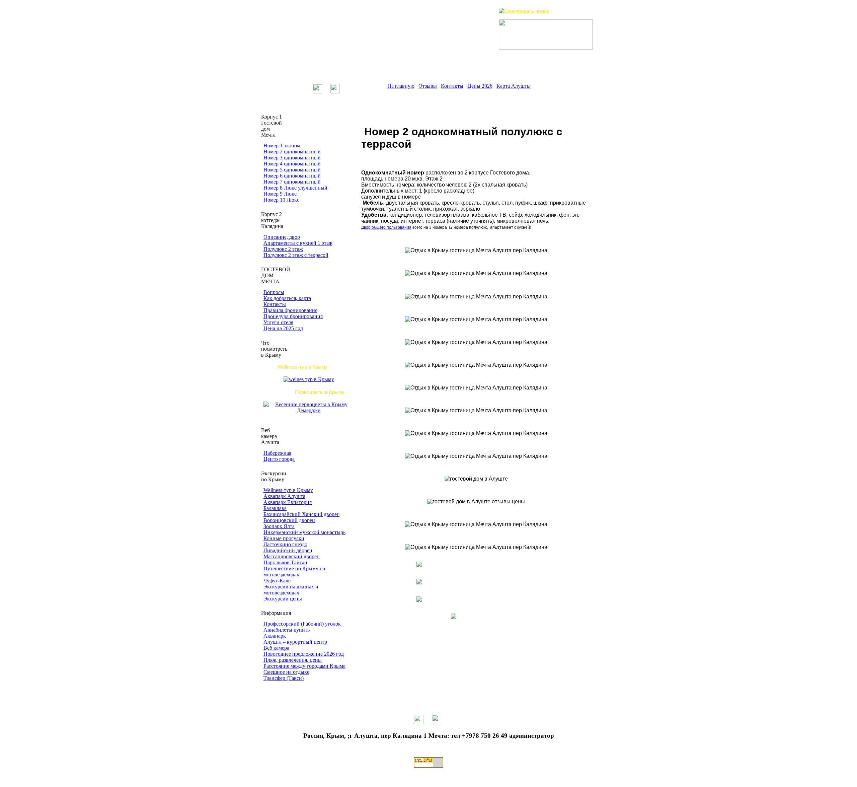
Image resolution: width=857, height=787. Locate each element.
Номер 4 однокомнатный (292, 163)
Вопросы (273, 292)
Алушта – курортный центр (295, 642)
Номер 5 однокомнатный (292, 169)
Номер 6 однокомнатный (292, 175)
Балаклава (275, 508)
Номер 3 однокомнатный (292, 157)
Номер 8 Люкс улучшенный (295, 188)
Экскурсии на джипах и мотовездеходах (290, 589)
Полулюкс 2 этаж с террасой (295, 255)
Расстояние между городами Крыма (304, 666)
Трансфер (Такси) (283, 678)
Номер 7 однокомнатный (292, 182)
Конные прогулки (283, 538)
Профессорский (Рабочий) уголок (302, 624)
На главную (400, 86)
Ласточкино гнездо (285, 544)
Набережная (277, 453)
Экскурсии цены (282, 598)
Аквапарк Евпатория (287, 502)
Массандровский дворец (291, 556)
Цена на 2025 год (283, 328)
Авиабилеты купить (286, 630)
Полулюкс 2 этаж (283, 249)
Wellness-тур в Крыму (288, 490)
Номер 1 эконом (281, 145)
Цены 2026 (479, 86)
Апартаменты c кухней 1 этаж (297, 243)
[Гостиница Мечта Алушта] (453, 34)
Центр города (279, 459)
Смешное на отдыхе (286, 672)
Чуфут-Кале (277, 580)
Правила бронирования (290, 310)
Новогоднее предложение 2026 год (303, 654)
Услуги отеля (278, 322)
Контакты (452, 86)
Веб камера (276, 648)
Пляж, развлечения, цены (292, 660)
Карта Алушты (513, 86)
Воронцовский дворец (289, 520)
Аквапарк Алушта (284, 496)
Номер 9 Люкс (280, 194)
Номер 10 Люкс (281, 200)
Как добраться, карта (287, 298)
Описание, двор (281, 237)
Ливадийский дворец (287, 550)
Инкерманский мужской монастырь (304, 532)
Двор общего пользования (386, 227)
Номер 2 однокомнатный (292, 151)
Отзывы (427, 86)
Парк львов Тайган (285, 562)
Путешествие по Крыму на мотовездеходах (294, 571)
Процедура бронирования (293, 316)
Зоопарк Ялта (279, 526)
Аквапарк (274, 636)
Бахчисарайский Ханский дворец (301, 514)
